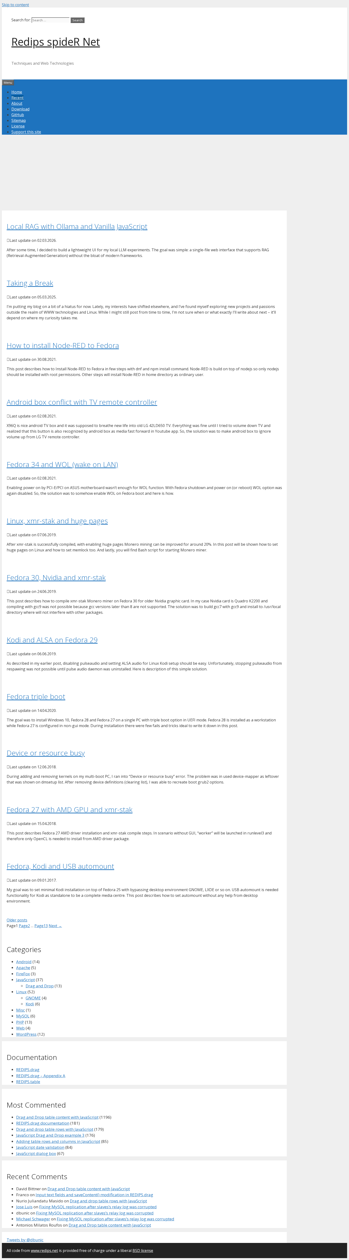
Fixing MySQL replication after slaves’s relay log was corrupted (98, 1207)
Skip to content (15, 4)
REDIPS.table (28, 1081)
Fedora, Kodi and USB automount (60, 866)
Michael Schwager (33, 1219)
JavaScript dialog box (36, 1153)
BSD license (142, 1250)
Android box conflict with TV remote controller (82, 402)
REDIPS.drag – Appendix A (40, 1075)
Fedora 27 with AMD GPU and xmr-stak (69, 809)
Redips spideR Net (55, 41)
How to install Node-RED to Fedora (63, 345)
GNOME (33, 998)
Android (24, 961)
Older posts (17, 920)
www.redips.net (44, 1250)
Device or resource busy (46, 753)
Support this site (26, 131)
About (16, 103)
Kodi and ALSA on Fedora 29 (52, 640)
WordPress (26, 1034)
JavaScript (25, 979)
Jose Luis (24, 1207)
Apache (23, 967)
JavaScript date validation (40, 1147)
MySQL (22, 1016)
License (18, 126)
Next (55, 925)
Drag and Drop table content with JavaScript (57, 1117)
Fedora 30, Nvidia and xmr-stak (56, 577)
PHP (20, 1022)
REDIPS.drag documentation (42, 1123)
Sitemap (18, 120)
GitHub (17, 114)
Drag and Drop (40, 986)
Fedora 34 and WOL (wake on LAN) (62, 464)
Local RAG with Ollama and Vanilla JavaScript (77, 226)
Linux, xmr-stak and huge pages (57, 521)
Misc (20, 1010)
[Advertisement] (144, 177)
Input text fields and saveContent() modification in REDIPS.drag (94, 1194)
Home (16, 92)
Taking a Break (30, 283)
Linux (21, 991)
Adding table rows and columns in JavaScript (58, 1141)
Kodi (30, 1004)
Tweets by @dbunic (25, 1239)
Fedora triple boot (36, 696)
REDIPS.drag (27, 1069)
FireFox (23, 973)
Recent (17, 97)
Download (20, 109)
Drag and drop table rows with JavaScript (54, 1129)
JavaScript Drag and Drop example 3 (50, 1135)
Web (20, 1028)
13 (41, 925)
